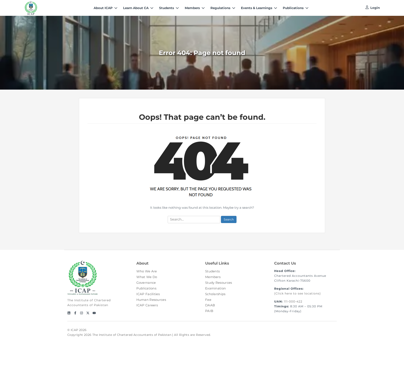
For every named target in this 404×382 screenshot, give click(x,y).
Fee (208, 300)
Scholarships (215, 294)
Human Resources (151, 300)
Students (212, 271)
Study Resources (218, 283)
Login (375, 8)
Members (213, 277)
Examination (215, 288)
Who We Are (146, 271)
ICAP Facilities (148, 294)
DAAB (210, 305)
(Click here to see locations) (297, 293)
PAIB (209, 311)
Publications (146, 288)
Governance (146, 283)
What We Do (146, 277)
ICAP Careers (147, 305)
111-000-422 (293, 301)
